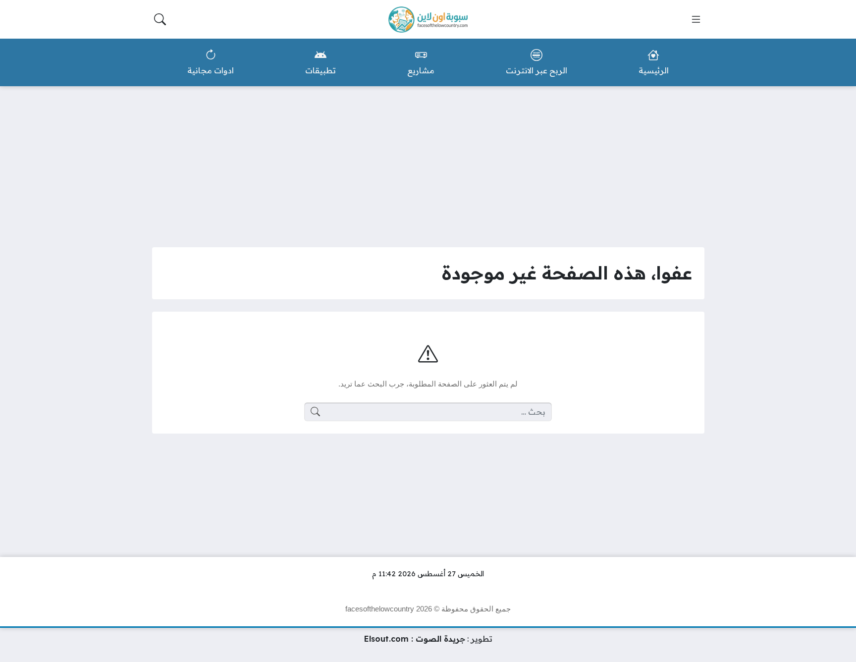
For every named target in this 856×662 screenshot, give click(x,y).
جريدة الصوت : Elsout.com (414, 639)
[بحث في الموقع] (160, 19)
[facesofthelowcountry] (428, 19)
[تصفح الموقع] (696, 19)
